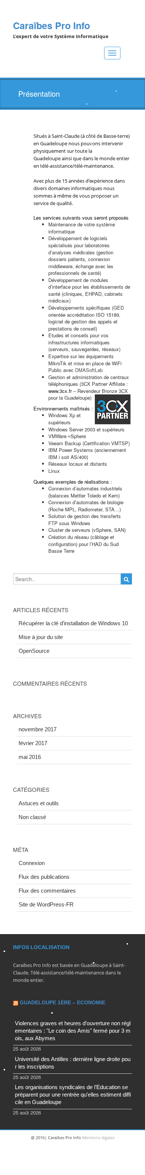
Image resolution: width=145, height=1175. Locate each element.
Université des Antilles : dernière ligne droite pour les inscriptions (72, 1063)
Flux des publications (44, 877)
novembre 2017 (38, 729)
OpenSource (34, 651)
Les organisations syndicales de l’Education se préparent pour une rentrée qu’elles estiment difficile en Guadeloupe (73, 1094)
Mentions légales (98, 1137)
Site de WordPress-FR (46, 904)
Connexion (32, 863)
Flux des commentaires (47, 890)
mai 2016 (30, 757)
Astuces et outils (39, 803)
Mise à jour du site (41, 637)
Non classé (32, 817)
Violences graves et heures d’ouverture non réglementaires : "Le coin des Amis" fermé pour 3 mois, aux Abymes (72, 1030)
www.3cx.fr (60, 390)
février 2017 (33, 743)
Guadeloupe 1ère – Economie (62, 1002)
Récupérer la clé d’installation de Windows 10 (73, 623)
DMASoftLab (89, 369)
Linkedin (71, 1167)
